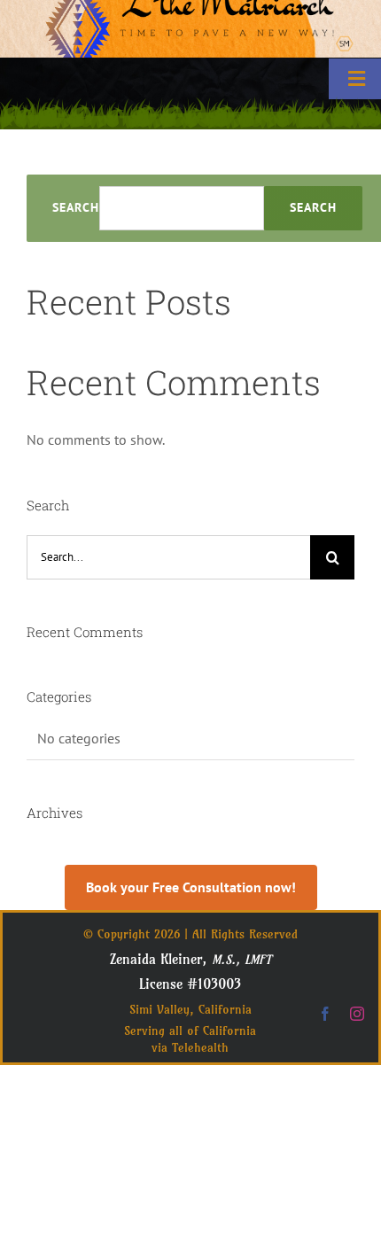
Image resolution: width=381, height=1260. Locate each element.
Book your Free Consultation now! (191, 887)
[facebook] (325, 1014)
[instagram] (357, 1014)
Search (75, 207)
